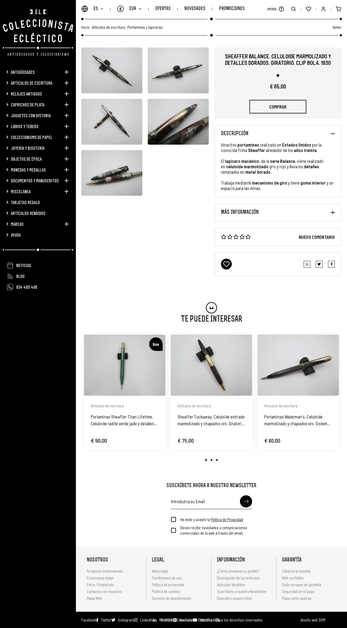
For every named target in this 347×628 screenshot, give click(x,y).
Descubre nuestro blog (234, 598)
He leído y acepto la (211, 519)
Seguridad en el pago (298, 591)
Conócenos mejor (100, 577)
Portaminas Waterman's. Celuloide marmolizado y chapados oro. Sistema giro (296, 420)
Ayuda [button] (16, 234)
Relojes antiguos (26, 93)
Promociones (232, 9)
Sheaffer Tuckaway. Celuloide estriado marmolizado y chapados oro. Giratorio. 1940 (211, 420)
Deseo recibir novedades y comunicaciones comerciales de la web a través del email (213, 530)
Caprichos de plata (27, 104)
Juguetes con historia (31, 115)
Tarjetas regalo (25, 202)
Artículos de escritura (31, 82)
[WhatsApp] (307, 264)
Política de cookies (166, 591)
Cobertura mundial (296, 571)
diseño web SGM (312, 619)
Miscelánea (21, 191)
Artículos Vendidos (28, 213)
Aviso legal (160, 571)
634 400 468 (26, 287)
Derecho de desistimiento (171, 598)
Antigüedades (23, 72)
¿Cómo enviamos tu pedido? (238, 571)
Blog (20, 276)
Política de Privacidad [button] (227, 519)
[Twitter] (331, 264)
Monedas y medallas (28, 169)
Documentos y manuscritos (35, 180)
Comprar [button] (278, 106)
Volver (337, 27)
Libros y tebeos (24, 126)
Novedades (194, 9)
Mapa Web (94, 598)
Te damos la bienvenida (105, 571)
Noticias (23, 265)
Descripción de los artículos (238, 577)
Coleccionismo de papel (31, 137)
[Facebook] (319, 264)
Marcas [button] (17, 224)
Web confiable (293, 577)
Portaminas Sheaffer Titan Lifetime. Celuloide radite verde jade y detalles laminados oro (122, 420)
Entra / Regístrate (100, 584)
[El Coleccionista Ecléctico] (38, 32)
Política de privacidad (168, 584)
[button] (281, 8)
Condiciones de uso (167, 577)
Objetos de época (26, 158)
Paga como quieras (296, 598)
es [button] (96, 9)
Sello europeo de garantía (301, 584)
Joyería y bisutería (27, 148)
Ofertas (163, 9)
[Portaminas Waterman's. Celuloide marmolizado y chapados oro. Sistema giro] (298, 365)
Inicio (85, 27)
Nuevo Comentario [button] (317, 237)
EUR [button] (127, 9)
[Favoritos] (308, 8)
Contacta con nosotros (104, 591)
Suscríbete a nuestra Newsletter (241, 591)
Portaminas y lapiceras (145, 27)
